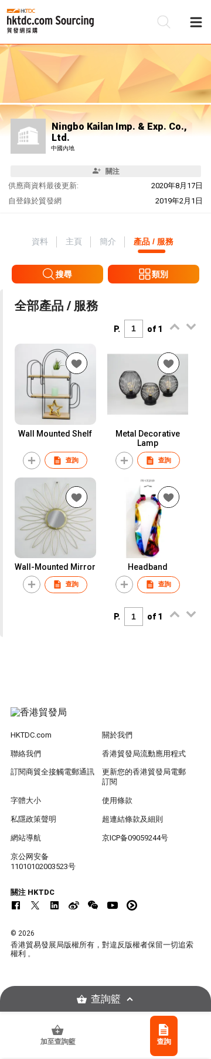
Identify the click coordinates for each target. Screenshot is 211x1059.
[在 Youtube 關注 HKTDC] (112, 905)
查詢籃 (106, 999)
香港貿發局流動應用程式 (144, 753)
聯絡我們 (26, 753)
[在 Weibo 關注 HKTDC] (74, 905)
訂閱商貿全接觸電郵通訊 (52, 771)
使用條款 (117, 800)
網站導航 (26, 837)
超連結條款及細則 (132, 819)
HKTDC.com (31, 735)
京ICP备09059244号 (135, 837)
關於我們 (117, 735)
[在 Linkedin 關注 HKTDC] (54, 905)
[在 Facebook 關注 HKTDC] (16, 905)
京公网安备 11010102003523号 (43, 861)
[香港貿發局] (105, 718)
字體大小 (26, 800)
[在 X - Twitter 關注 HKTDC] (35, 905)
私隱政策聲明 (33, 819)
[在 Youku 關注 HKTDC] (132, 905)
